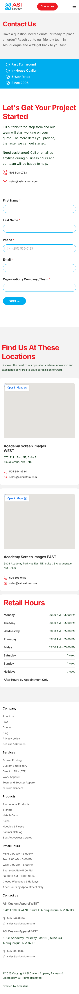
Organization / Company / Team (26, 279)
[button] (47, 6)
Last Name (11, 220)
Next (12, 301)
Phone (8, 240)
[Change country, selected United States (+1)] (7, 248)
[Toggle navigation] (74, 6)
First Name (12, 200)
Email (8, 259)
